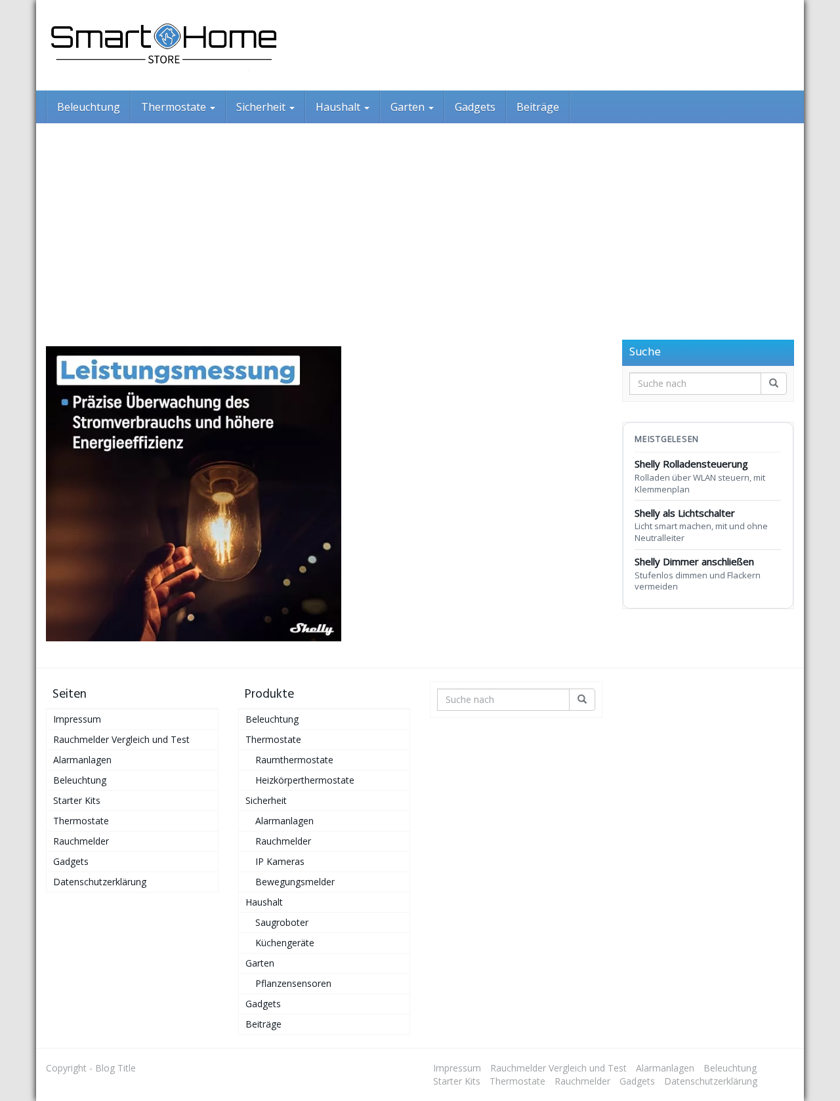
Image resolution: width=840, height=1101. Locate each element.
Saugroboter (281, 922)
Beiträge (537, 107)
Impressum (77, 719)
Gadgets (475, 107)
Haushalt (339, 107)
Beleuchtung (88, 107)
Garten (408, 107)
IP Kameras (279, 861)
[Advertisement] (420, 221)
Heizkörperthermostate (304, 780)
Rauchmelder (81, 841)
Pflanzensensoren (293, 983)
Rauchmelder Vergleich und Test (121, 739)
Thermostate (175, 107)
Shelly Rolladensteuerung (700, 475)
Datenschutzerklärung (99, 881)
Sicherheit (262, 107)
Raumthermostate (294, 759)
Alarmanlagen (82, 759)
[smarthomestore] (164, 45)
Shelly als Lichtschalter (701, 525)
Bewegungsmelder (295, 881)
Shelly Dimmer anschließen (698, 573)
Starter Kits (76, 800)
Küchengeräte (284, 942)
